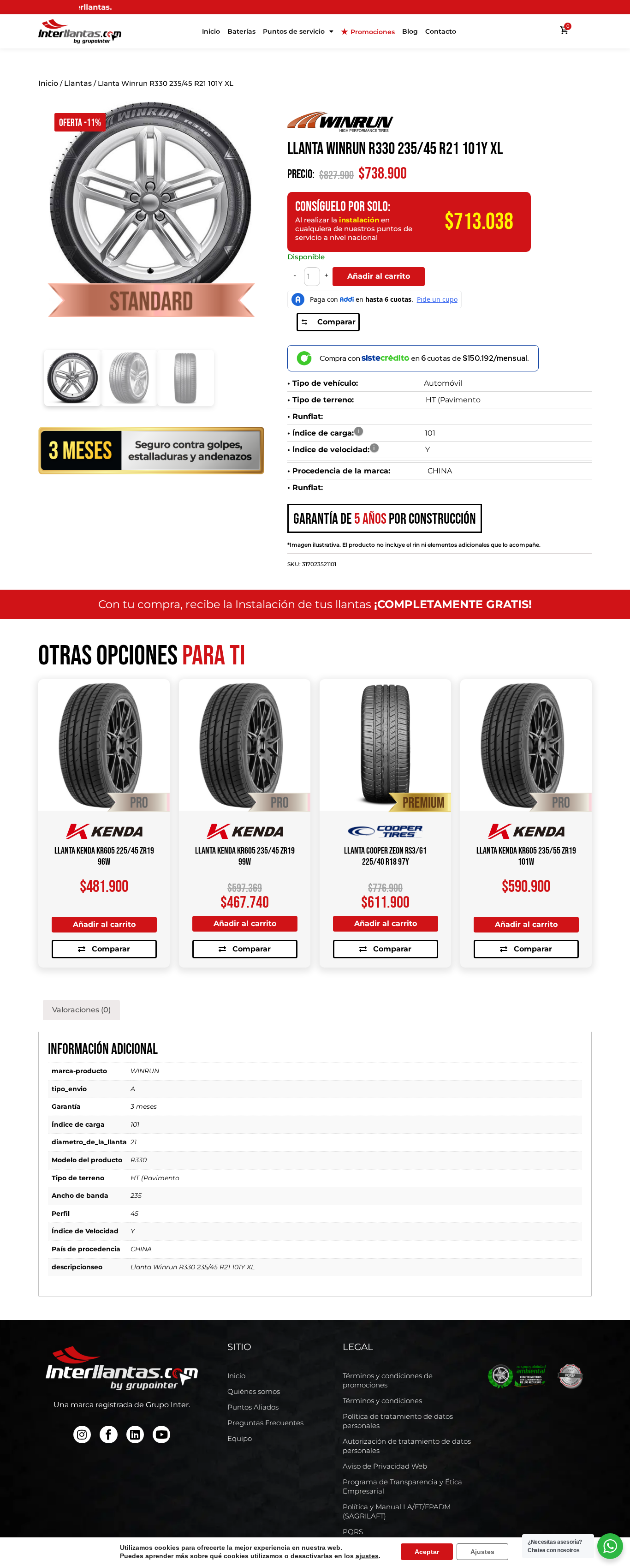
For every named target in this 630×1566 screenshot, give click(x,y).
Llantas (78, 83)
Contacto (440, 31)
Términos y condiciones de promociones (388, 1380)
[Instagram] (82, 1434)
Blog (410, 31)
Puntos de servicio (294, 31)
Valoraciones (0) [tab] (81, 1009)
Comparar (336, 321)
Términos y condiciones (382, 1400)
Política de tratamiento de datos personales (398, 1421)
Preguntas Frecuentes (265, 1422)
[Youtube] (161, 1434)
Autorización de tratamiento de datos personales (407, 1446)
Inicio (211, 31)
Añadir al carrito (378, 276)
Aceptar (427, 1551)
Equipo (239, 1438)
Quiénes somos (253, 1391)
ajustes (367, 1556)
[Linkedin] (135, 1434)
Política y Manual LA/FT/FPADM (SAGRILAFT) (397, 1511)
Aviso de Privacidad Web (385, 1466)
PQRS (353, 1531)
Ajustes (482, 1551)
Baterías (241, 31)
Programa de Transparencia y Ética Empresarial (402, 1486)
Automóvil (443, 383)
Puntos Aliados (253, 1407)
